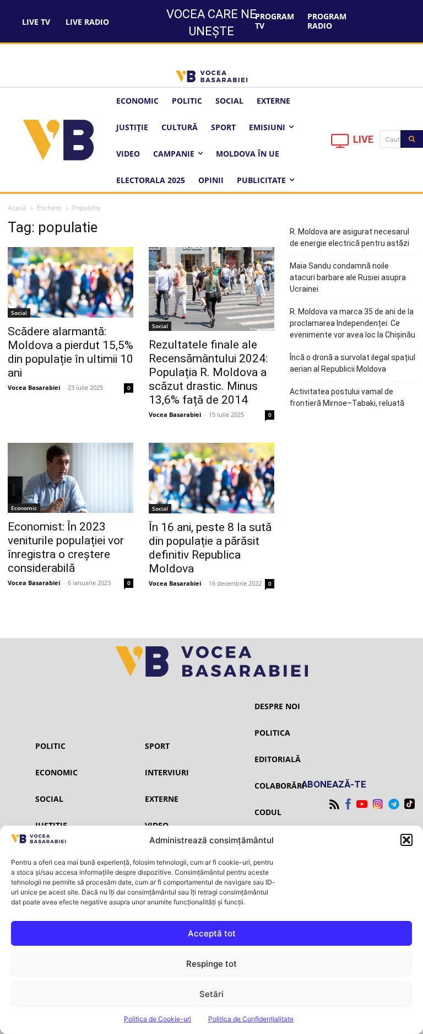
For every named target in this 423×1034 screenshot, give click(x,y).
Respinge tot (211, 963)
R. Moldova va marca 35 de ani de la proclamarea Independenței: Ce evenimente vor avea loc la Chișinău (352, 323)
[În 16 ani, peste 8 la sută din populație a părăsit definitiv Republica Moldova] (211, 478)
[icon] (340, 143)
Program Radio (326, 21)
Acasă (17, 207)
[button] (406, 839)
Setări (211, 994)
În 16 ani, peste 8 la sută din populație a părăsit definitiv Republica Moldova (210, 548)
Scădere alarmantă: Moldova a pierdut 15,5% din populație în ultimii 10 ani (70, 352)
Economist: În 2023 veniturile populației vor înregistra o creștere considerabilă (66, 547)
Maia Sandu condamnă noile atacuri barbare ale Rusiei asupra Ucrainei (348, 277)
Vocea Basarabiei (34, 387)
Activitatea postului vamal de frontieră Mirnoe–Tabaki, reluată (347, 397)
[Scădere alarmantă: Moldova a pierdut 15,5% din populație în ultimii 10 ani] (70, 282)
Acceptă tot (212, 933)
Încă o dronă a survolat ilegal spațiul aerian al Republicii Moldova (352, 363)
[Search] (411, 139)
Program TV (274, 21)
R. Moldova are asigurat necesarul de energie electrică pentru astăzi (349, 237)
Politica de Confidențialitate (251, 1019)
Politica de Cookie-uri (157, 1019)
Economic (24, 508)
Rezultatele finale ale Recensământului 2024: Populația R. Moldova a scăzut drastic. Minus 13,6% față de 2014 (208, 372)
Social (19, 313)
